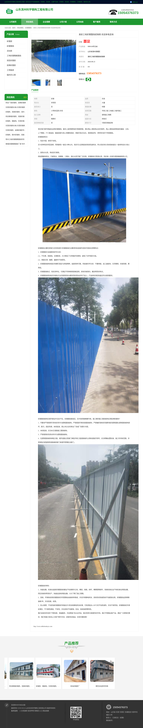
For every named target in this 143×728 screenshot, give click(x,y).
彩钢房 (9, 41)
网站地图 (46, 711)
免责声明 (31, 711)
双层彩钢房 (11, 60)
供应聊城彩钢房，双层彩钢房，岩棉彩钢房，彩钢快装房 (16, 116)
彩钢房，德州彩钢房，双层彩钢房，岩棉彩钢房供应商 (16, 135)
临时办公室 (11, 75)
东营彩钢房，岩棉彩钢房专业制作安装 (16, 130)
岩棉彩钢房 (11, 65)
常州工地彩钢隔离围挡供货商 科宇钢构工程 (16, 139)
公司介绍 (63, 22)
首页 (13, 28)
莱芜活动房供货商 (71, 686)
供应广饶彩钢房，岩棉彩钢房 (16, 103)
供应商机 (29, 22)
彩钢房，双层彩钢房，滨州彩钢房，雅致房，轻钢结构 (16, 112)
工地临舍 (10, 70)
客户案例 (96, 22)
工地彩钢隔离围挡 (14, 56)
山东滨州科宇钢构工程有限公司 (36, 708)
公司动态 (79, 22)
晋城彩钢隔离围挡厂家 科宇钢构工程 (16, 144)
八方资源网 (23, 711)
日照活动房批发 (97, 686)
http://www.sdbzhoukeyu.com (43, 626)
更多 (25, 97)
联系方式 (113, 22)
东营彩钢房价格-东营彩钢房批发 (16, 125)
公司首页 (12, 22)
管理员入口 (38, 711)
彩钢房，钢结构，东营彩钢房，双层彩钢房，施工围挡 (16, 121)
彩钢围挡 (28, 28)
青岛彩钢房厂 (44, 686)
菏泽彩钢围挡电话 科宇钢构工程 (124, 686)
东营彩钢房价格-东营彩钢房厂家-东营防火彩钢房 (16, 107)
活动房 (9, 51)
